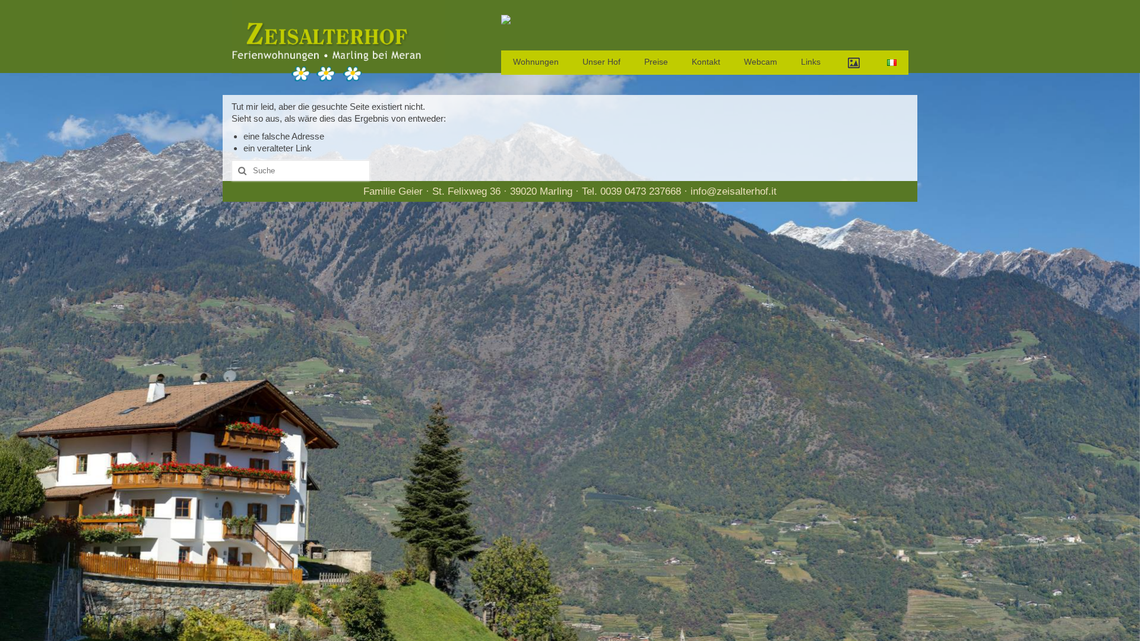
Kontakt (706, 61)
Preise (656, 61)
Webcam (760, 61)
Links (811, 61)
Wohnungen (536, 61)
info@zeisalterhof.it (734, 191)
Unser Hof (601, 61)
